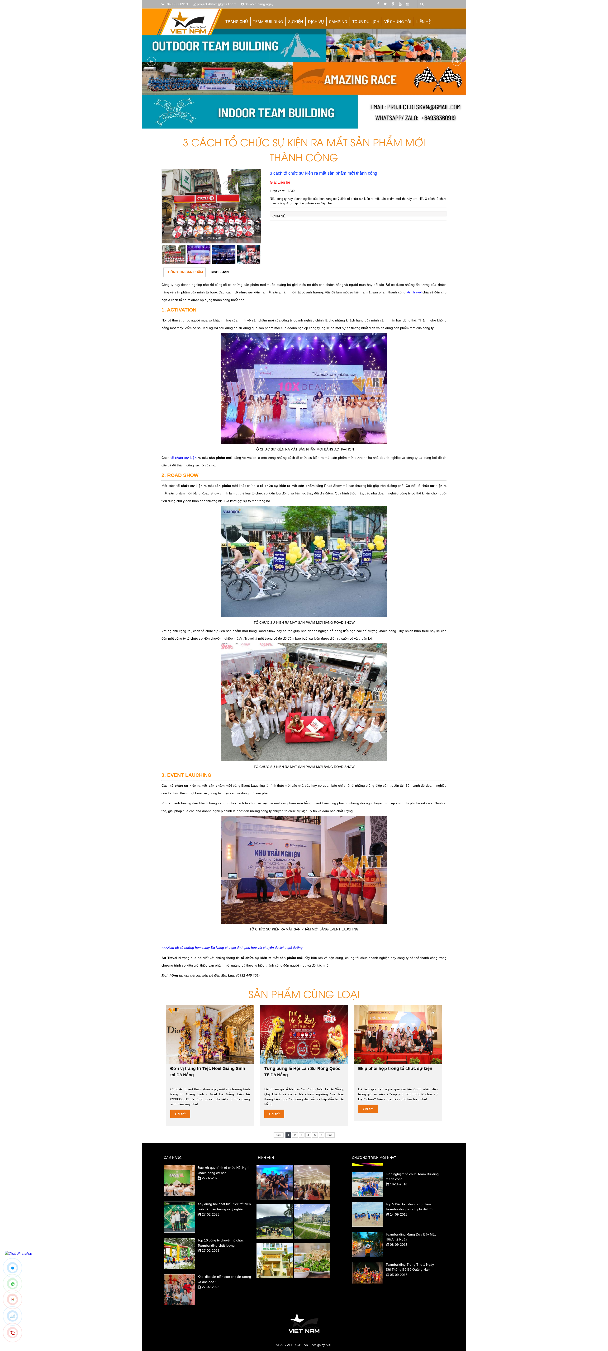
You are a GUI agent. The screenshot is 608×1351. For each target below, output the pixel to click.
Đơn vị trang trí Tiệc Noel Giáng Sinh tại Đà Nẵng (207, 1071)
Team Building (268, 21)
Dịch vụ (316, 21)
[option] (211, 206)
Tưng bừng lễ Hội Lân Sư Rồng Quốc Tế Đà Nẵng (302, 1071)
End (330, 1135)
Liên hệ (423, 21)
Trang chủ (236, 21)
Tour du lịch (365, 21)
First (278, 1135)
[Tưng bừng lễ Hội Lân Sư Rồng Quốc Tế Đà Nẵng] (304, 1034)
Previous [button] (166, 257)
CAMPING (338, 21)
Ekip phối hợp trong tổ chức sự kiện (395, 1068)
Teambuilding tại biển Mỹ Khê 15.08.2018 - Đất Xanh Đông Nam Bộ (411, 1241)
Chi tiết (180, 1114)
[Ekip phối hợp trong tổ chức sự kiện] (398, 1034)
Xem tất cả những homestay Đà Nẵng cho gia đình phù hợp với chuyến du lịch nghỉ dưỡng (235, 947)
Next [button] (256, 257)
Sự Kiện (295, 21)
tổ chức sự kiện (183, 458)
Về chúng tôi (397, 21)
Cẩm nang (173, 1157)
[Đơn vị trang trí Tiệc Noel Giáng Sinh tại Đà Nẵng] (210, 1034)
